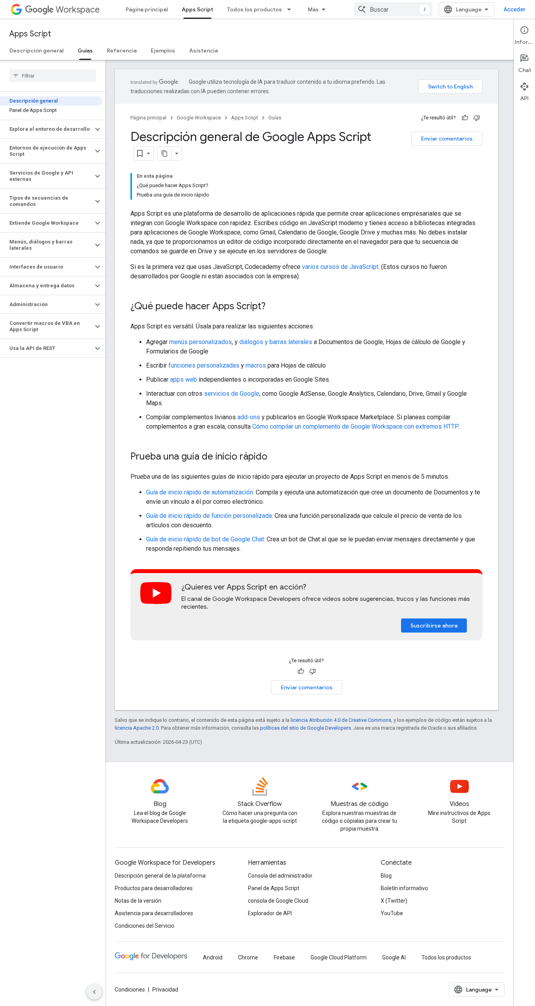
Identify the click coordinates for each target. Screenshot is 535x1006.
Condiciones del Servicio (144, 926)
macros (256, 365)
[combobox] (393, 9)
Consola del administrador (280, 876)
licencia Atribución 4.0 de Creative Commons (341, 720)
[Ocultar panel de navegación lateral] (94, 992)
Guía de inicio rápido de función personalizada (209, 515)
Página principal (147, 9)
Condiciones (130, 989)
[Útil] (465, 118)
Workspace (78, 9)
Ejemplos (163, 50)
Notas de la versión (138, 901)
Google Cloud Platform (339, 957)
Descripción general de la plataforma (160, 876)
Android (212, 957)
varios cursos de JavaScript (340, 266)
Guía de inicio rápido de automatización (199, 492)
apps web (183, 379)
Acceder (515, 9)
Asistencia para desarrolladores (154, 913)
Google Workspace (199, 118)
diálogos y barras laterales (275, 342)
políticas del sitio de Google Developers (305, 728)
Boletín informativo (404, 888)
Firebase (284, 957)
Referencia (122, 50)
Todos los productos (254, 9)
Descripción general (36, 50)
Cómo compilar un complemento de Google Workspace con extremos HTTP (355, 426)
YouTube (392, 913)
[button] (46, 129)
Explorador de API (270, 913)
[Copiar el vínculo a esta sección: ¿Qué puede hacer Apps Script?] (273, 307)
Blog (386, 876)
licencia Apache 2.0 (137, 728)
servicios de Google (231, 393)
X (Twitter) (394, 901)
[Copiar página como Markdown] (164, 153)
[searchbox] (52, 75)
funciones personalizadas (203, 365)
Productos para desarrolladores (154, 888)
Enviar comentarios (447, 138)
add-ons (248, 417)
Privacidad (165, 989)
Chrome (248, 957)
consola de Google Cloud (278, 901)
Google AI (394, 957)
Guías (85, 50)
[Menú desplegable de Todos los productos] (291, 9)
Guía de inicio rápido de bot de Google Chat (205, 539)
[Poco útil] (477, 118)
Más (313, 9)
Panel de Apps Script (273, 888)
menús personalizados (200, 342)
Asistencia (203, 50)
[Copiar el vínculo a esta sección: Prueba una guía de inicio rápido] (275, 457)
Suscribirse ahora (433, 625)
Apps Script (197, 9)
